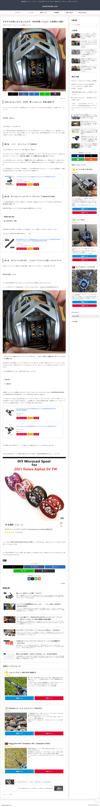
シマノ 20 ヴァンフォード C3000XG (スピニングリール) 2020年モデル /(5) (35, 176)
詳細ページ (19, 698)
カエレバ (22, 179)
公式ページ (49, 698)
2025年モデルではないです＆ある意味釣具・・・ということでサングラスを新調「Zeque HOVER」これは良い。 (84, 86)
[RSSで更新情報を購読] (39, 578)
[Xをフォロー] (32, 578)
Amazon (30, 184)
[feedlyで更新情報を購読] (35, 578)
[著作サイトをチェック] (29, 578)
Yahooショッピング (21, 184)
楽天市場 (36, 184)
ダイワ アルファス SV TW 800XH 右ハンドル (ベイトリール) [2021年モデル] (36, 426)
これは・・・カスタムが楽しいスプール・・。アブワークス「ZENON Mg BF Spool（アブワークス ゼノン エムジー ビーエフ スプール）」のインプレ (84, 106)
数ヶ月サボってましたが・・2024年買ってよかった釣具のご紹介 (84, 98)
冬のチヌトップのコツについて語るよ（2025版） (84, 80)
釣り (5, 560)
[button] (55, 94)
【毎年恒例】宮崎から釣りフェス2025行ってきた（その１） (84, 93)
